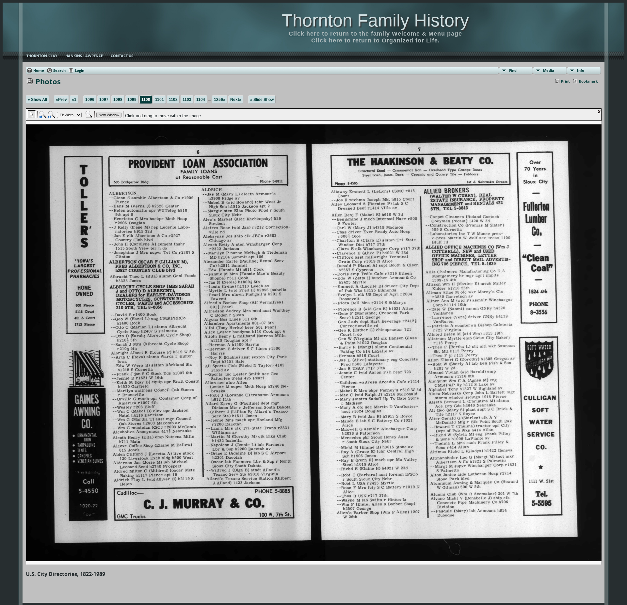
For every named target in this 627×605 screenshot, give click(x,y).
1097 (103, 99)
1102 (173, 99)
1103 (187, 99)
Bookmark (588, 81)
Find (513, 70)
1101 (159, 99)
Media (548, 70)
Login (79, 70)
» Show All (37, 99)
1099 (132, 99)
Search (59, 70)
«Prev (61, 99)
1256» (219, 99)
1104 (200, 99)
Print (565, 81)
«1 (74, 99)
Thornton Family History (375, 20)
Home (38, 70)
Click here (304, 33)
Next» (235, 99)
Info (580, 70)
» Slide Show (262, 99)
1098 (117, 99)
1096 (89, 99)
